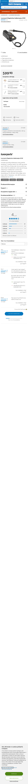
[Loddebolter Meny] (8, 15)
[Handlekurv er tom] (26, 4)
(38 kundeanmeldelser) (6, 21)
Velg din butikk (7, 106)
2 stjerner (5, 230)
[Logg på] (22, 4)
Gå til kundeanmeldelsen (8, 134)
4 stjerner (5, 226)
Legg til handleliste (23, 52)
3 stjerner (5, 228)
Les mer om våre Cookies (7, 767)
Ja (20, 263)
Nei (24, 263)
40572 (11, 177)
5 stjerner (5, 223)
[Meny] (2, 4)
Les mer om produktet (6, 65)
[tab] (4, 1)
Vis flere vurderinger (14, 313)
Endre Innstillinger (14, 781)
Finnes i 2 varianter (15, 81)
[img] (26, 38)
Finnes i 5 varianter (15, 93)
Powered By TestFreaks (19, 309)
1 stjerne (5, 233)
